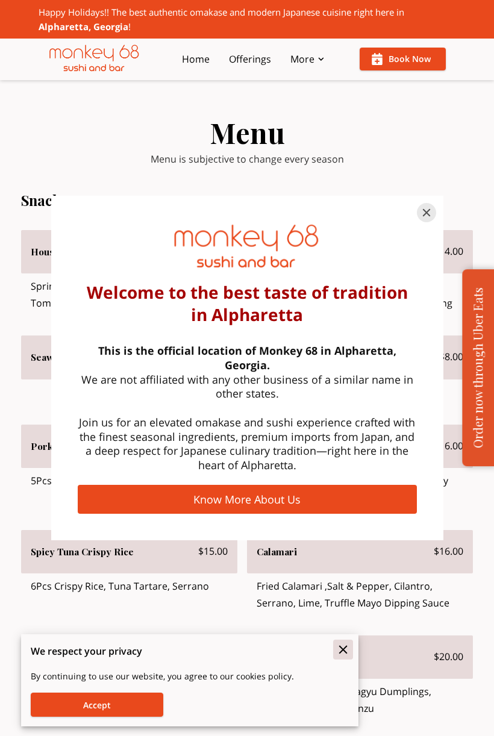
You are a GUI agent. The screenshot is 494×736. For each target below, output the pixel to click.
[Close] (426, 212)
